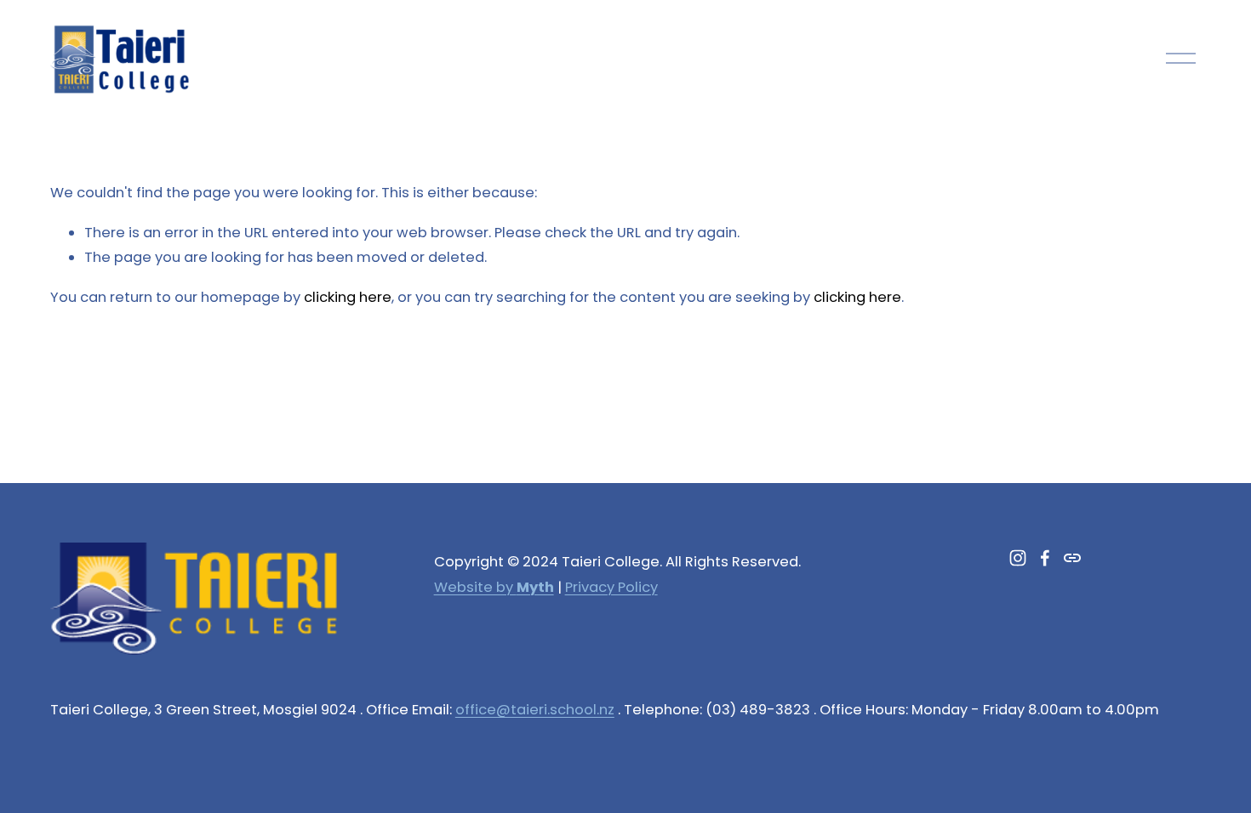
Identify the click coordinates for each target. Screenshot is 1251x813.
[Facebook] (1045, 557)
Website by (494, 587)
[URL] (1072, 557)
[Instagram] (1017, 557)
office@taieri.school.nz (534, 709)
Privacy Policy (611, 587)
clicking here (347, 297)
